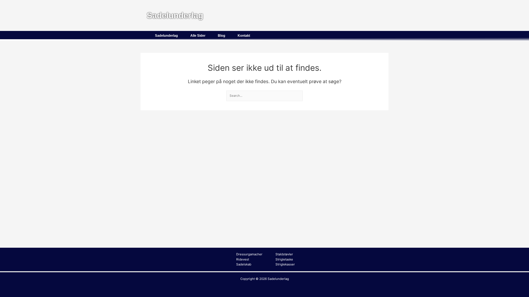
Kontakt (244, 35)
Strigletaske (284, 259)
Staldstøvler (284, 254)
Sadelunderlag (166, 35)
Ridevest (242, 259)
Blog (221, 35)
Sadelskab (243, 264)
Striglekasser (285, 264)
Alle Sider (197, 35)
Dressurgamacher (249, 254)
